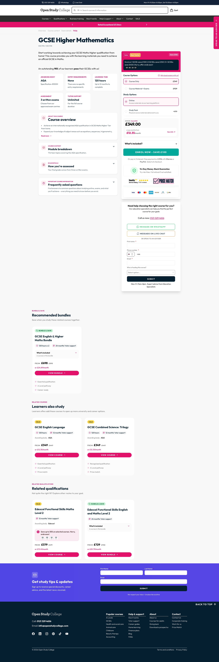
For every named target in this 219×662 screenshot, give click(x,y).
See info (170, 132)
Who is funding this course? (136, 267)
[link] (57, 360)
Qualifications (59, 19)
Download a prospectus (159, 627)
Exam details (66, 31)
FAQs (75, 31)
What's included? (133, 143)
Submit (151, 279)
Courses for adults (157, 621)
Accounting (110, 637)
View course (55, 455)
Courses (45, 19)
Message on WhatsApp (153, 227)
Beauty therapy (112, 633)
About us (153, 618)
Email (130, 259)
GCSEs (109, 621)
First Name (105, 569)
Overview (42, 31)
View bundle (55, 373)
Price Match (177, 627)
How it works (91, 19)
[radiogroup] (151, 85)
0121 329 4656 (157, 218)
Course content (54, 31)
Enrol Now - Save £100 (151, 152)
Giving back (154, 624)
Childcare (110, 630)
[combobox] (151, 272)
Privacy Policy (181, 650)
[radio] (126, 81)
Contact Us (176, 618)
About (118, 19)
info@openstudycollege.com (53, 625)
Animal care (111, 627)
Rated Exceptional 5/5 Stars (109, 24)
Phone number (133, 250)
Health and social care (115, 624)
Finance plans (133, 630)
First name (131, 241)
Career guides (134, 624)
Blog (130, 633)
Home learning (134, 627)
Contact (129, 19)
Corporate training (179, 621)
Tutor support (133, 621)
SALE (138, 19)
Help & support (105, 19)
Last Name (149, 569)
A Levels (109, 618)
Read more (45, 136)
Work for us (176, 624)
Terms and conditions (165, 650)
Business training (77, 19)
